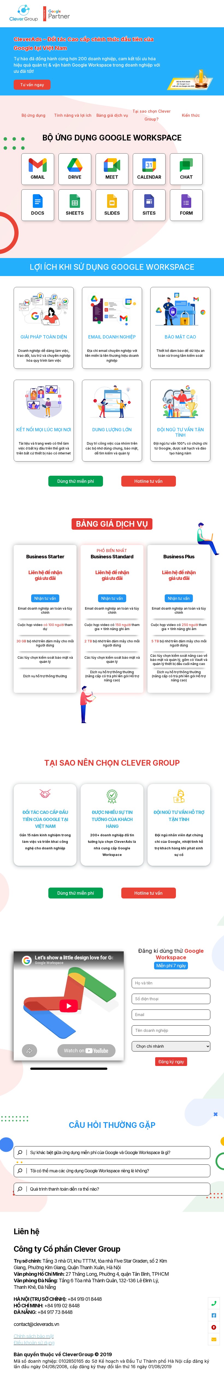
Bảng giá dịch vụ (112, 115)
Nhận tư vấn (45, 598)
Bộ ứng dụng (33, 115)
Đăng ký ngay (171, 1061)
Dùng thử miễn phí (75, 481)
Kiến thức (191, 115)
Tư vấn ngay (32, 84)
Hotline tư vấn (148, 481)
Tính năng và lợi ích (73, 115)
